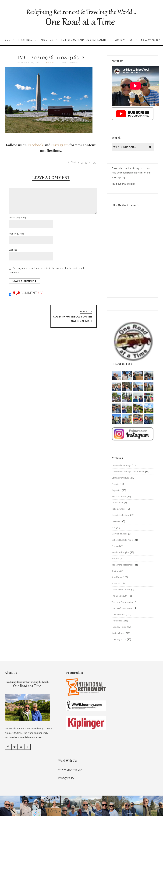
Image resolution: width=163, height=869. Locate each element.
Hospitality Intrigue (121, 515)
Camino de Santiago (121, 465)
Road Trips (117, 577)
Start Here (25, 40)
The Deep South (119, 595)
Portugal (116, 546)
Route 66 (116, 583)
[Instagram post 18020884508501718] (148, 408)
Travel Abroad (118, 614)
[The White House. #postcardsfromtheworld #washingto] (127, 397)
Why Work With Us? (70, 769)
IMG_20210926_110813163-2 (50, 57)
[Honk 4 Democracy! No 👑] (137, 375)
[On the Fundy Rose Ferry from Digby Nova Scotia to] (137, 397)
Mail (16, 233)
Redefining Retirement (122, 564)
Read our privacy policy (123, 183)
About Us (47, 40)
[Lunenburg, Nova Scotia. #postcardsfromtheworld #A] (148, 397)
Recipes (115, 558)
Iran (113, 527)
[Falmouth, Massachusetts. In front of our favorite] (116, 386)
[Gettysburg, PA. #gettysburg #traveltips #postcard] (116, 397)
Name (17, 217)
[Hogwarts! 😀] (127, 419)
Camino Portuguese (121, 477)
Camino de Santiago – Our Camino (128, 471)
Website (13, 249)
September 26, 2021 (29, 62)
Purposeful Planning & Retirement (83, 40)
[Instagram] (21, 747)
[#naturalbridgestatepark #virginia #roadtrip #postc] (127, 386)
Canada (115, 484)
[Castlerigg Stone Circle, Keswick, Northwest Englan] (127, 408)
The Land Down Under (122, 602)
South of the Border (121, 589)
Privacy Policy (150, 40)
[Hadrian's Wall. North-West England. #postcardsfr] (137, 408)
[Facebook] (8, 747)
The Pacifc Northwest (122, 608)
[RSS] (28, 747)
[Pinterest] (14, 747)
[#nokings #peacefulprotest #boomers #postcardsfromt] (127, 375)
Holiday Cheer (118, 508)
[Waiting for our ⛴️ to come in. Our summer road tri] (116, 408)
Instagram (60, 145)
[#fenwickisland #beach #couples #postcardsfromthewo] (116, 375)
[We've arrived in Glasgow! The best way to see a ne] (137, 419)
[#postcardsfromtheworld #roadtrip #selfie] (148, 375)
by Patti (51, 62)
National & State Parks (122, 539)
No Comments (71, 62)
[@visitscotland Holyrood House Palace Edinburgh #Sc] (116, 419)
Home (6, 40)
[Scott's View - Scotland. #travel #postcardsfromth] (148, 419)
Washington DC (119, 639)
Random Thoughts (120, 552)
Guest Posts (117, 502)
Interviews (117, 521)
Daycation (116, 490)
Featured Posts (119, 496)
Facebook (35, 145)
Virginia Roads (118, 633)
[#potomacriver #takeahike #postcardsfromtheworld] (137, 386)
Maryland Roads (120, 533)
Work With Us (124, 40)
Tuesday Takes (119, 626)
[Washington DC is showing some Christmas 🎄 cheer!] (148, 386)
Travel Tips (117, 620)
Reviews (116, 571)
